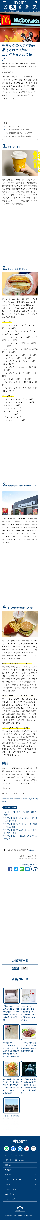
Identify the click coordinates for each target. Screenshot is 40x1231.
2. (7, 129)
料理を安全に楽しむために (14, 1160)
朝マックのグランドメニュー (19, 129)
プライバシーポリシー (13, 1179)
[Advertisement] (20, 910)
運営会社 (8, 1165)
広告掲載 (8, 1170)
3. (7, 133)
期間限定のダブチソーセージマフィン (22, 133)
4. (7, 136)
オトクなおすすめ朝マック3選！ (20, 136)
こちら (31, 850)
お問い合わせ (10, 1194)
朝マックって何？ (15, 126)
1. (7, 126)
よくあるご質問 (10, 1189)
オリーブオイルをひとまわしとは (17, 1155)
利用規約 (8, 1175)
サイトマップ (10, 1199)
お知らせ (8, 1184)
